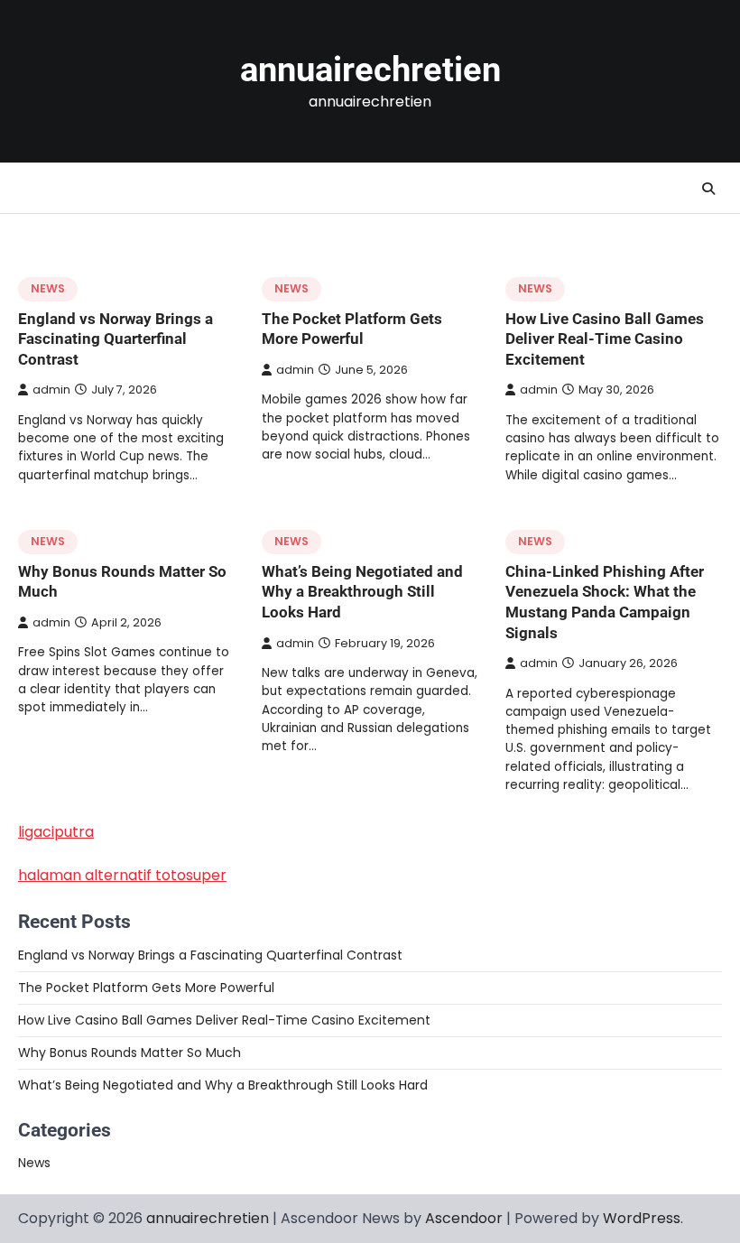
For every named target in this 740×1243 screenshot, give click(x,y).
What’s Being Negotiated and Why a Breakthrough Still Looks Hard (362, 591)
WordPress (641, 1218)
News (48, 288)
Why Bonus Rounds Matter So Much (129, 1053)
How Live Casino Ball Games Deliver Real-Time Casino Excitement (604, 339)
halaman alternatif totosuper (122, 875)
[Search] (708, 188)
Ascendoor (464, 1218)
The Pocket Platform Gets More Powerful (146, 988)
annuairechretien (370, 69)
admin (51, 389)
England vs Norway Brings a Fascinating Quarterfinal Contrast (115, 339)
